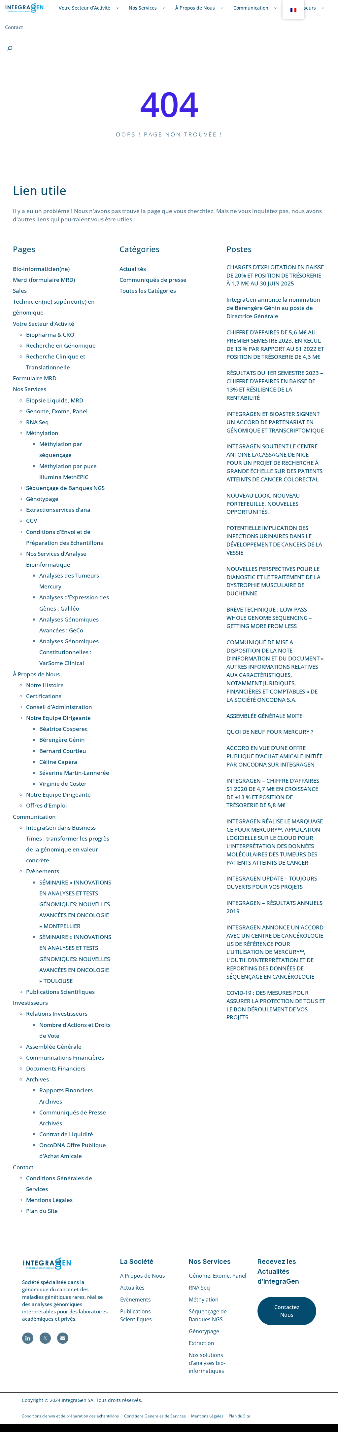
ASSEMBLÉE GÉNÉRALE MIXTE (264, 716)
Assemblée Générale (54, 1046)
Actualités (132, 269)
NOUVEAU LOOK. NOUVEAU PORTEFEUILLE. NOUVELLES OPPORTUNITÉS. (263, 504)
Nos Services (29, 389)
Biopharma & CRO (50, 334)
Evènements (42, 871)
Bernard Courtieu (62, 751)
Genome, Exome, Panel (57, 411)
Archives (37, 1079)
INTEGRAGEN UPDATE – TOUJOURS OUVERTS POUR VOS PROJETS (271, 882)
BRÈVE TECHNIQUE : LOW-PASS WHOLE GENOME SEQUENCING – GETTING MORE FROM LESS (269, 618)
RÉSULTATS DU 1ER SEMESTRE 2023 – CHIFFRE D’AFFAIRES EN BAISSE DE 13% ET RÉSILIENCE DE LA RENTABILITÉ (274, 385)
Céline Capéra (58, 762)
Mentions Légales (49, 1200)
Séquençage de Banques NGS (65, 488)
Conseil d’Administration (59, 707)
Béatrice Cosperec (63, 729)
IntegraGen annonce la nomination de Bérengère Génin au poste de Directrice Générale (273, 308)
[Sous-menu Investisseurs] (322, 7)
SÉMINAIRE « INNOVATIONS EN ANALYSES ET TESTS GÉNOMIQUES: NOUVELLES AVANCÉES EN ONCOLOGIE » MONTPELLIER (75, 904)
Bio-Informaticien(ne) (41, 269)
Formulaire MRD (34, 378)
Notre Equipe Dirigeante (58, 718)
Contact (23, 1167)
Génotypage (42, 499)
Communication (34, 816)
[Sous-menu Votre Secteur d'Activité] (117, 7)
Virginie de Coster (62, 783)
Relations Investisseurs (56, 1013)
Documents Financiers (55, 1068)
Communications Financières (65, 1057)
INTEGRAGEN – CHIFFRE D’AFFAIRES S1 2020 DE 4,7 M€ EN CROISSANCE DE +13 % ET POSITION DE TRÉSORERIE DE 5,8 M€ (272, 793)
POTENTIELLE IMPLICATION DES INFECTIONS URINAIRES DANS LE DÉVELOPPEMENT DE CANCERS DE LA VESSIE (274, 540)
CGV (31, 520)
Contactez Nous (286, 1311)
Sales (20, 290)
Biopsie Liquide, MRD (54, 400)
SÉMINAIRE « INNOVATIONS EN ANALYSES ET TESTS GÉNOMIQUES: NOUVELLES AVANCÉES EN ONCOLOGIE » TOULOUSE (75, 959)
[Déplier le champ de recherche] (10, 48)
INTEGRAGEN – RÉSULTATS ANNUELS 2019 (274, 907)
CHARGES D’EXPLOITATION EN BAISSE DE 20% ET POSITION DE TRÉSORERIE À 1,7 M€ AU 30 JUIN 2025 (275, 275)
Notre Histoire (45, 685)
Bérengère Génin (62, 739)
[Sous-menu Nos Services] (163, 7)
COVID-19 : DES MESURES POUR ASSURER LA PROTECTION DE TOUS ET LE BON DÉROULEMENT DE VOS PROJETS (275, 1005)
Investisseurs (30, 1002)
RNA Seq (37, 422)
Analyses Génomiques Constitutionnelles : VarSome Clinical (69, 652)
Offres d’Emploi (46, 805)
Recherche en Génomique (61, 345)
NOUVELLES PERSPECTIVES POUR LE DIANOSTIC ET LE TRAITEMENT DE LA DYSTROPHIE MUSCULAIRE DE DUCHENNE (273, 581)
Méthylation (42, 433)
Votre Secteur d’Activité (43, 323)
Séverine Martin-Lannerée (74, 772)
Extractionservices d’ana (58, 509)
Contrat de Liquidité (66, 1134)
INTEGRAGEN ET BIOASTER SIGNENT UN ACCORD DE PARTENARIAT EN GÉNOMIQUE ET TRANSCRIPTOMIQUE (275, 422)
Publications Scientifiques (60, 992)
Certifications (43, 696)
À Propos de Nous (36, 674)
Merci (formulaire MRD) (44, 279)
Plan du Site (42, 1211)
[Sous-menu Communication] (275, 7)
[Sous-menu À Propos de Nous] (221, 7)
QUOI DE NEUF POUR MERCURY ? (270, 731)
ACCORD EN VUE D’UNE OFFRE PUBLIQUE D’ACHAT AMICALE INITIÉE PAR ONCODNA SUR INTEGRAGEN (274, 756)
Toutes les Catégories (147, 290)
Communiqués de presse (152, 279)
